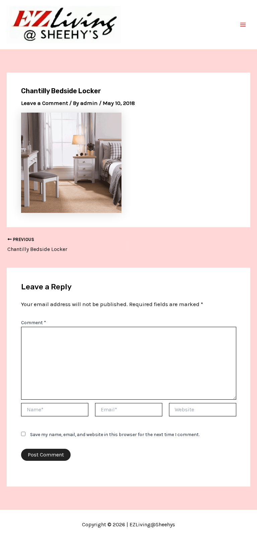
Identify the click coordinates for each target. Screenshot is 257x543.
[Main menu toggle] (243, 24)
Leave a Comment (44, 103)
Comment (33, 322)
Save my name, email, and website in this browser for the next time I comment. (114, 434)
